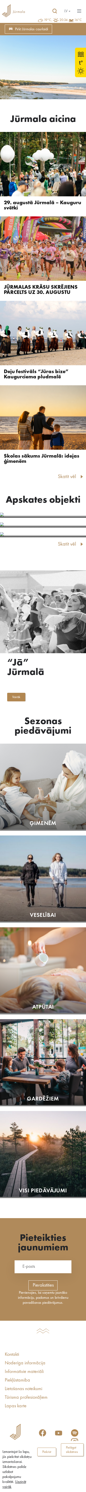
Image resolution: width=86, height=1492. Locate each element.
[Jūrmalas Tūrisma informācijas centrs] (13, 11)
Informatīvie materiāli (24, 1371)
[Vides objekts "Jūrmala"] (43, 524)
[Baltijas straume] (43, 515)
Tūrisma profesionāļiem (26, 1397)
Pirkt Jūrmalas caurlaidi (31, 29)
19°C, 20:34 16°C (63, 20)
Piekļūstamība (17, 1380)
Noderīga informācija (25, 1363)
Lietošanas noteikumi (23, 1389)
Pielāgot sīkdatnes (72, 1450)
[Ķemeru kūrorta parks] (43, 534)
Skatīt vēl (67, 476)
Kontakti (12, 1354)
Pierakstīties (43, 1285)
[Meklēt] (55, 11)
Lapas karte (16, 1406)
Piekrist (46, 1452)
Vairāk (16, 697)
